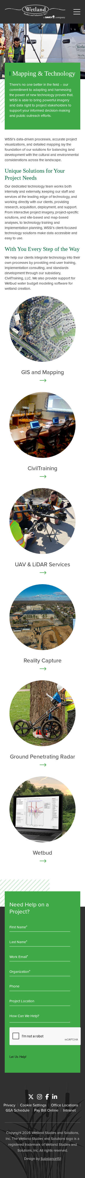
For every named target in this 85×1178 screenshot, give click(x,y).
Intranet (69, 1110)
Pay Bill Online (46, 1110)
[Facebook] (47, 1097)
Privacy (9, 1105)
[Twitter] (31, 1097)
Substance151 (51, 1158)
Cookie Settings (33, 1105)
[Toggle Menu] (76, 12)
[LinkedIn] (54, 1097)
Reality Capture (43, 660)
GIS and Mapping (42, 372)
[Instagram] (39, 1097)
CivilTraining (42, 468)
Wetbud (42, 852)
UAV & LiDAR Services (42, 564)
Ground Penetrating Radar (42, 756)
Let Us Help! (17, 1057)
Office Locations (64, 1105)
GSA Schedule (18, 1110)
